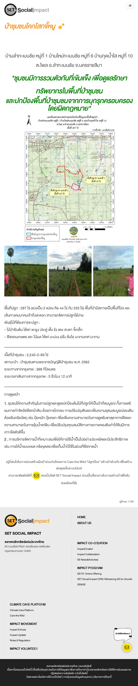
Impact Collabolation (88, 554)
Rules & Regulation (20, 640)
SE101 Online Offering (89, 574)
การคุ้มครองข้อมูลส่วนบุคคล (77, 677)
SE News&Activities (87, 560)
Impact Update (18, 635)
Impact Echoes (18, 630)
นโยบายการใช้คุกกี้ (102, 677)
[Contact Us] (126, 647)
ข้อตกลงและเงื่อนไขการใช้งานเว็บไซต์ (44, 677)
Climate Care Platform (22, 610)
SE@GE (81, 584)
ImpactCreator (85, 549)
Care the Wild (17, 616)
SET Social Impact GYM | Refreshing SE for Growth (104, 579)
